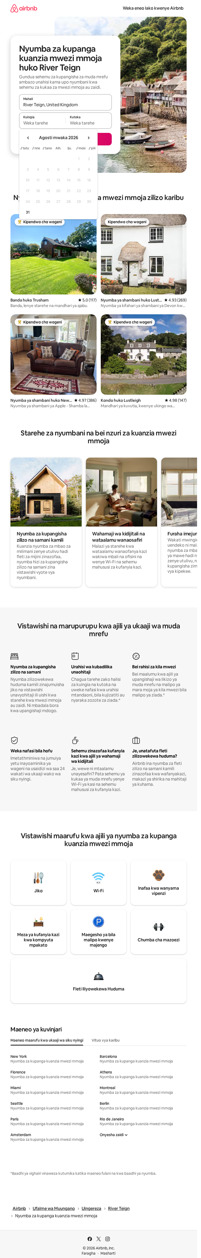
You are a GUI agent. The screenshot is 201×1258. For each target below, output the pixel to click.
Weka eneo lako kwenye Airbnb (153, 8)
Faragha (89, 1253)
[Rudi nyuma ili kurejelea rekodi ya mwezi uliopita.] (28, 137)
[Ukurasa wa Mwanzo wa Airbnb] (23, 8)
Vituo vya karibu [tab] (106, 1040)
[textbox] (42, 123)
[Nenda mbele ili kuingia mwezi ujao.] (88, 137)
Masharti (107, 1253)
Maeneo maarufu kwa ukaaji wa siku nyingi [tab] (46, 1040)
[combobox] (65, 105)
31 (28, 212)
